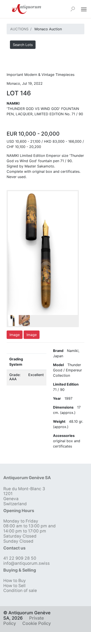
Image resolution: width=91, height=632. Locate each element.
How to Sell (14, 585)
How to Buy (14, 580)
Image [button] (14, 334)
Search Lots (23, 44)
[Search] (73, 9)
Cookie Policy (36, 623)
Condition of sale (20, 590)
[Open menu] (83, 9)
